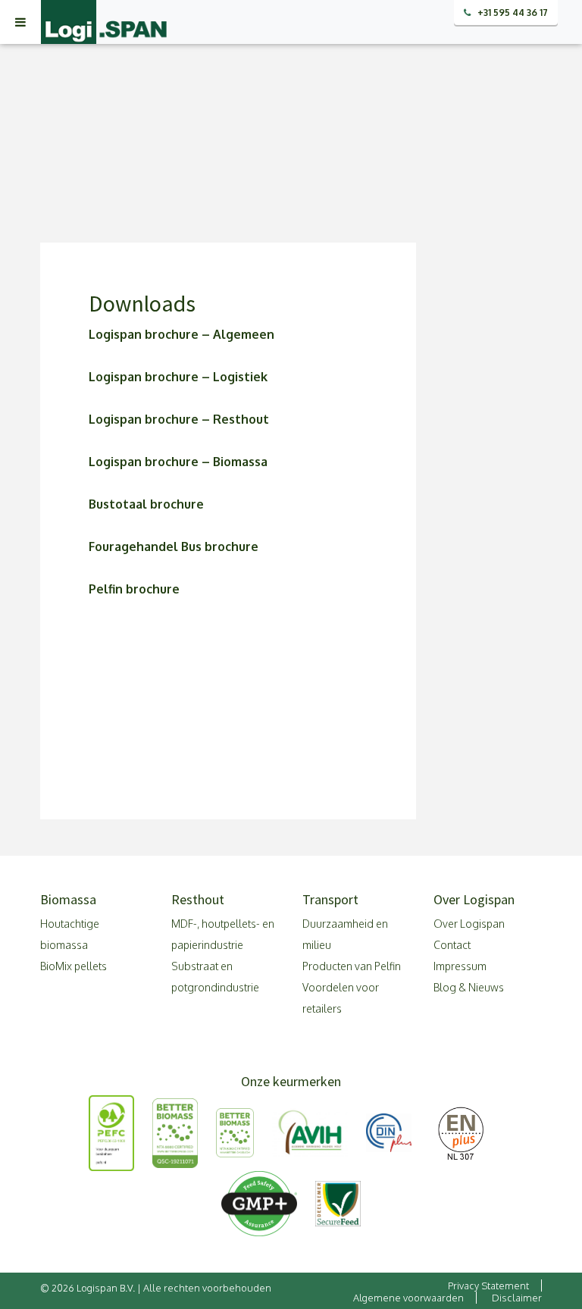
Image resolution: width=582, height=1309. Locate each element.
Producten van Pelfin (351, 966)
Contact (452, 944)
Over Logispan (469, 923)
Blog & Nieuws (468, 987)
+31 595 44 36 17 (511, 12)
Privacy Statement (488, 1285)
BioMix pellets (73, 966)
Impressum (460, 966)
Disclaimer (517, 1298)
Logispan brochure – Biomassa (180, 461)
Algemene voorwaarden (408, 1298)
